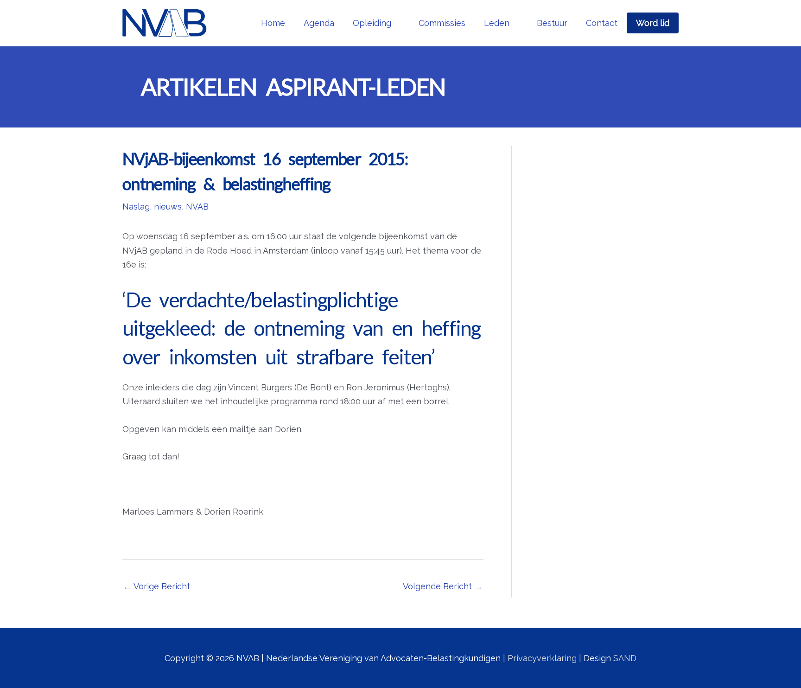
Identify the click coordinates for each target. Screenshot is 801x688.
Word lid (652, 23)
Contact (601, 23)
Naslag (136, 206)
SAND (624, 658)
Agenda (319, 23)
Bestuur (552, 23)
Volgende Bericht (443, 586)
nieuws (168, 206)
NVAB (197, 206)
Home (273, 23)
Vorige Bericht (156, 586)
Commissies (442, 23)
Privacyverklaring (542, 658)
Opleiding (372, 23)
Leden (496, 23)
